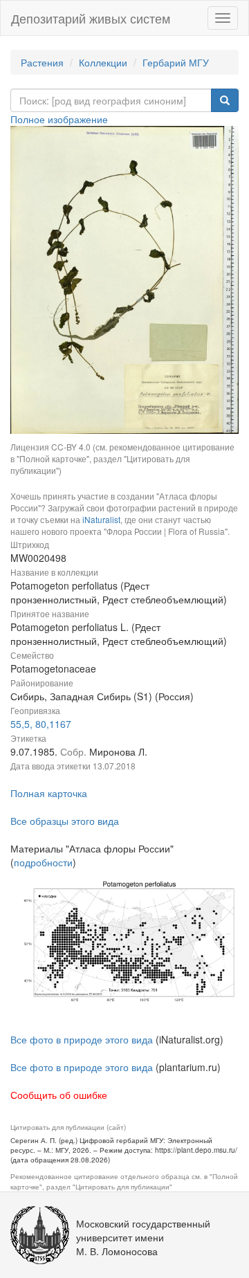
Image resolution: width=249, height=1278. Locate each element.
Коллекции (103, 62)
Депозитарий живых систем (90, 18)
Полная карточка (48, 793)
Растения (42, 62)
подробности (43, 862)
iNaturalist (101, 519)
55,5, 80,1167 (40, 724)
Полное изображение (59, 119)
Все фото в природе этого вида (81, 1039)
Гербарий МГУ (175, 62)
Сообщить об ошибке (58, 1095)
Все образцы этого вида (64, 821)
